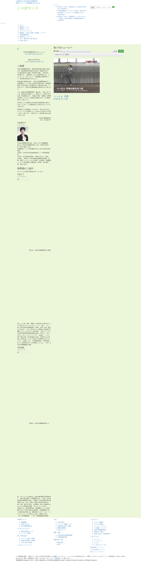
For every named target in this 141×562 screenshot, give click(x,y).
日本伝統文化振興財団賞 (65, 535)
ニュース (55, 5)
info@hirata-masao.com (36, 62)
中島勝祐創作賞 (62, 537)
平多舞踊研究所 (24, 35)
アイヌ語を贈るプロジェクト (97, 549)
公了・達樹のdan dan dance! (28, 38)
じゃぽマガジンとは (100, 545)
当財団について (22, 519)
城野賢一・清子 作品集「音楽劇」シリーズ (33, 33)
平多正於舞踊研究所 (100, 530)
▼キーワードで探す (62, 54)
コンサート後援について (65, 524)
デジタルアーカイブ (23, 528)
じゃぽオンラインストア (24, 545)
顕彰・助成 (57, 532)
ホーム (22, 25)
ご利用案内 (56, 558)
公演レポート (62, 530)
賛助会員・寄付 (58, 540)
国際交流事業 (62, 528)
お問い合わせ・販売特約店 (102, 534)
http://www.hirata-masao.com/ (34, 54)
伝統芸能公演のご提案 (64, 526)
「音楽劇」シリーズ (100, 528)
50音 (115, 51)
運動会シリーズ (24, 27)
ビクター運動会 (98, 522)
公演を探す (61, 522)
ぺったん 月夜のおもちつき (61, 97)
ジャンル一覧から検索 (28, 538)
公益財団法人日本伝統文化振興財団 (26, 1)
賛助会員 (60, 542)
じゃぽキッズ (28, 7)
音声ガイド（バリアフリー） (97, 551)
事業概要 (29, 3)
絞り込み (56, 51)
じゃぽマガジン (95, 536)
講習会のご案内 (98, 532)
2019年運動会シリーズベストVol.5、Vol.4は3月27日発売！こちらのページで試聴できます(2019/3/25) (72, 12)
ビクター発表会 (98, 524)
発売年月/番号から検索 (28, 540)
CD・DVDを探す (22, 536)
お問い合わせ (36, 3)
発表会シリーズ (24, 29)
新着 (121, 51)
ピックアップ (98, 541)
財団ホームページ (21, 3)
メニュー (3, 23)
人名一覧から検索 (26, 542)
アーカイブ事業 (26, 533)
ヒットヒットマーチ (26, 31)
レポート (96, 543)
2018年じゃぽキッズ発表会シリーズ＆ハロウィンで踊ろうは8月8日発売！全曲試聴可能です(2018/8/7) (72, 18)
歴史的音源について (27, 531)
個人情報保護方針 (26, 526)
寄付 (59, 544)
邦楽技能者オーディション (97, 547)
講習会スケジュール (26, 37)
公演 (55, 519)
